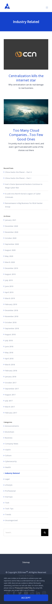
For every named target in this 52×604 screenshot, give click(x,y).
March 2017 (10, 407)
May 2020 (9, 256)
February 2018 (11, 370)
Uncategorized (11, 520)
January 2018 (10, 376)
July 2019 (9, 280)
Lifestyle (8, 485)
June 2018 (9, 346)
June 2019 (9, 286)
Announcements (12, 426)
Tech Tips (9, 508)
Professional (10, 491)
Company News (11, 444)
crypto (8, 449)
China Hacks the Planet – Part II (18, 172)
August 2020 (10, 250)
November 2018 (11, 316)
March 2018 (10, 364)
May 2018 (9, 352)
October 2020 (10, 238)
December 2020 (11, 226)
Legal (7, 479)
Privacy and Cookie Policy (23, 588)
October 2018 (10, 322)
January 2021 (10, 220)
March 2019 (10, 298)
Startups (9, 497)
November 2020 (11, 232)
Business (8, 438)
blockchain (9, 432)
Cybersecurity (11, 461)
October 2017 (10, 382)
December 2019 (11, 268)
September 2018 (12, 328)
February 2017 (11, 413)
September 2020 (12, 244)
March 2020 (10, 262)
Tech (7, 503)
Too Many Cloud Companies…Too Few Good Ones (26, 112)
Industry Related (12, 473)
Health (8, 467)
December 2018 (11, 310)
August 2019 (10, 274)
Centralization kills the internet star (26, 54)
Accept (26, 597)
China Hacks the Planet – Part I (18, 178)
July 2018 (9, 340)
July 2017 (9, 401)
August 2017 (10, 395)
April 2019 (9, 292)
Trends (8, 514)
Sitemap (26, 562)
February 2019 (11, 304)
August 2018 (10, 334)
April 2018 (9, 358)
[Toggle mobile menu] (47, 7)
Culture (8, 455)
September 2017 (12, 388)
